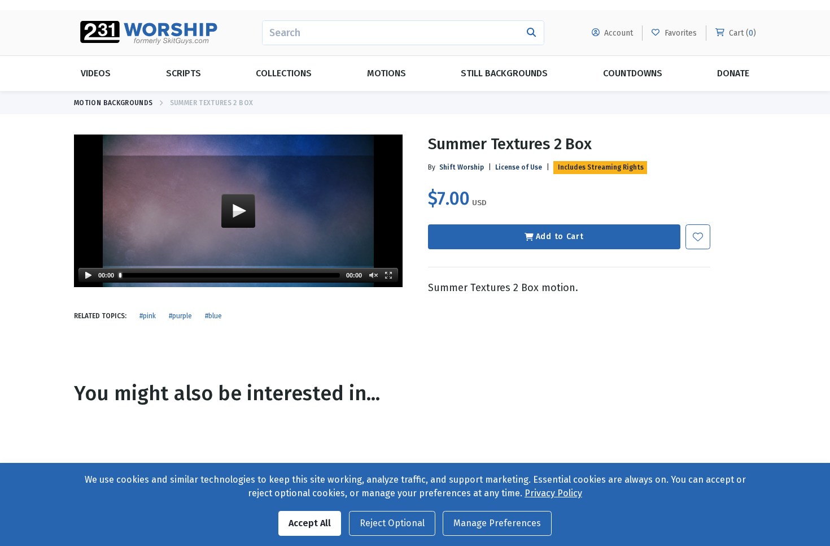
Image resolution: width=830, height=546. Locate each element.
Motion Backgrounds (113, 103)
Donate (733, 73)
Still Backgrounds (504, 73)
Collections (284, 73)
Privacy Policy (553, 493)
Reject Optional (392, 523)
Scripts (183, 73)
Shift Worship (461, 167)
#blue (213, 316)
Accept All (310, 523)
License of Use (518, 167)
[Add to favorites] (697, 236)
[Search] (531, 33)
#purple (180, 316)
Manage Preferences (497, 523)
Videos (96, 73)
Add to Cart (560, 236)
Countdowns (632, 73)
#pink (147, 316)
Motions (386, 73)
